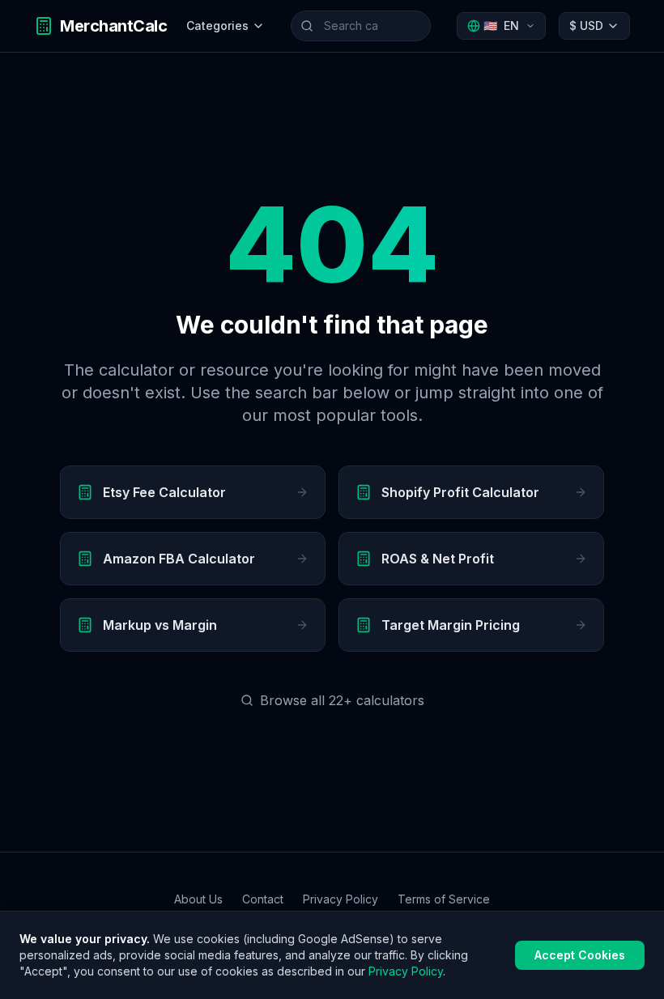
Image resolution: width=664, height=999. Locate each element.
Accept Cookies (579, 955)
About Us (198, 899)
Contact (262, 899)
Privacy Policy (340, 899)
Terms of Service (444, 899)
